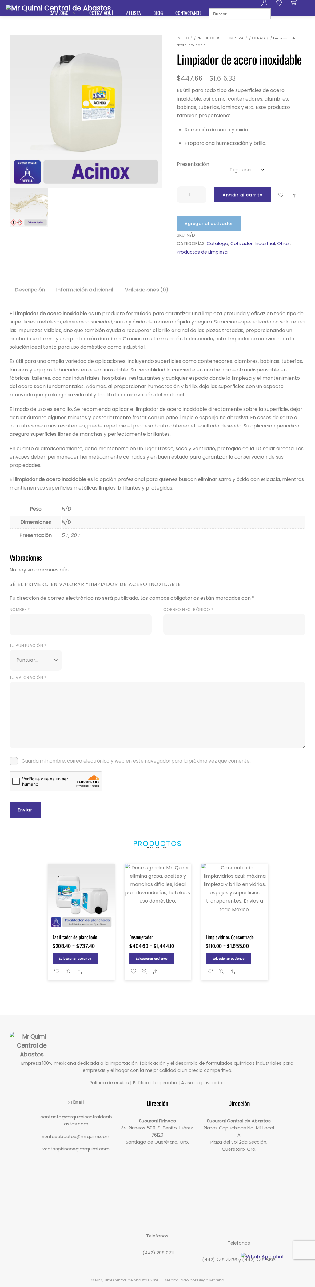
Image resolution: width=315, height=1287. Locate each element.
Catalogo (217, 243)
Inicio (183, 38)
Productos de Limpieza (220, 38)
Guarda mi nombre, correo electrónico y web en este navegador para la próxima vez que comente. (136, 761)
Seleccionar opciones (75, 958)
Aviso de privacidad (203, 1083)
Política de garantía (155, 1083)
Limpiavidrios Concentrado (230, 937)
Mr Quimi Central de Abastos (122, 1280)
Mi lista (133, 13)
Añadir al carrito (243, 195)
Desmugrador (141, 937)
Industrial (265, 243)
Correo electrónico (188, 609)
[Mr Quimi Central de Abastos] (58, 7)
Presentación (193, 164)
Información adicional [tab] (84, 289)
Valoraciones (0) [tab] (146, 289)
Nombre (20, 609)
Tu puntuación (28, 645)
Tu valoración (28, 677)
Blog (158, 13)
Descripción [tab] (30, 289)
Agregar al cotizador (209, 223)
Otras (258, 38)
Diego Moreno (210, 1280)
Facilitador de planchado (75, 937)
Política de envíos (109, 1083)
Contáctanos (188, 13)
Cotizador (241, 243)
